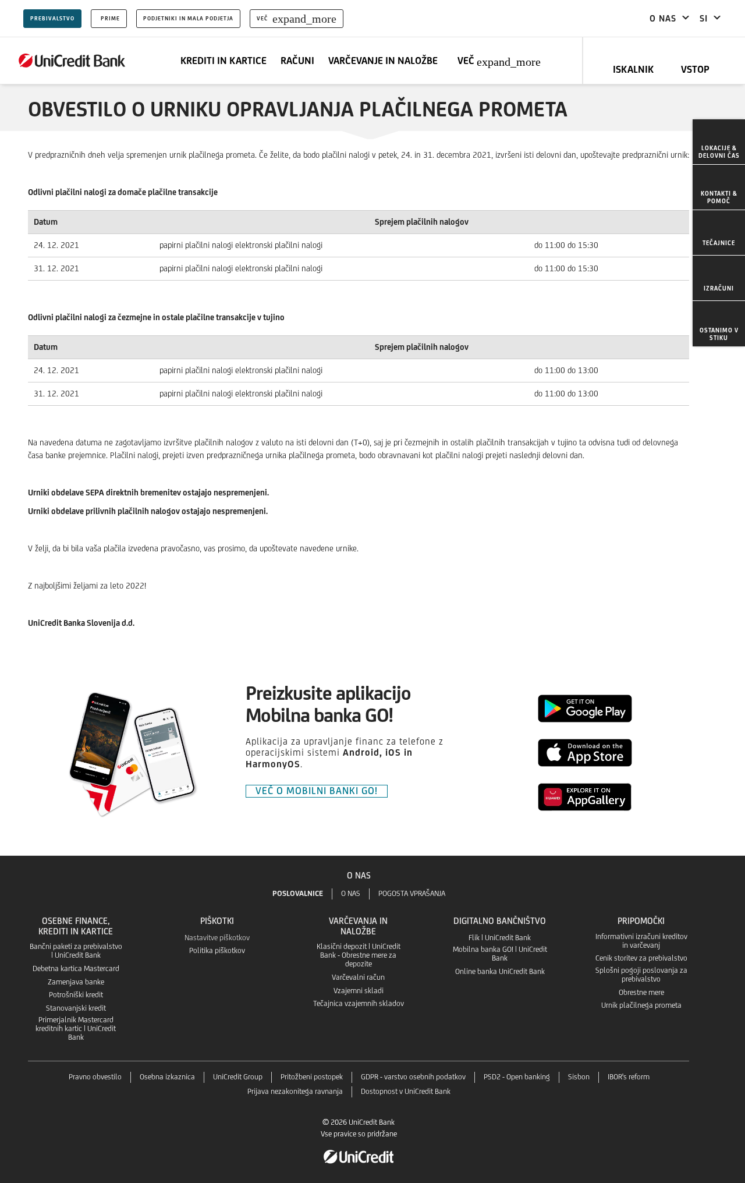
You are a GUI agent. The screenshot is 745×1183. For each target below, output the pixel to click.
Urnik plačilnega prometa (641, 1005)
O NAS (350, 893)
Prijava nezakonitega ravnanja (295, 1091)
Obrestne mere (641, 992)
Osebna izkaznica (167, 1076)
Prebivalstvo (52, 18)
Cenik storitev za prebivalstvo (641, 958)
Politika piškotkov (217, 950)
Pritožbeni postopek (312, 1076)
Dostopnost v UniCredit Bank (405, 1091)
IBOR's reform (629, 1076)
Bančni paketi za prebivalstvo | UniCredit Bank (76, 950)
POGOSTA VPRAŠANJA (411, 893)
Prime (110, 18)
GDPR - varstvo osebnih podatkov (413, 1076)
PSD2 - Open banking (517, 1076)
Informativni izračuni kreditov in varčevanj (641, 941)
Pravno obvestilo (95, 1076)
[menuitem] (719, 142)
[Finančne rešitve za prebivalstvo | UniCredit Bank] (72, 60)
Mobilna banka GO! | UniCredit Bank (500, 953)
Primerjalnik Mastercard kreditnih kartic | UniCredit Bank (76, 1028)
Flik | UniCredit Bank (500, 937)
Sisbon (579, 1076)
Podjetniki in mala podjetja (188, 18)
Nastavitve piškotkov (217, 937)
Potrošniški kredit (76, 994)
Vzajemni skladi (359, 990)
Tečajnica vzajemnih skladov (358, 1003)
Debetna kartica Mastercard (76, 968)
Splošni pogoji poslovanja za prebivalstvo (641, 974)
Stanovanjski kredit (76, 1008)
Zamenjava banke (76, 981)
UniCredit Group (237, 1076)
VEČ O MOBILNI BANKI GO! (317, 790)
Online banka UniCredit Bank (500, 971)
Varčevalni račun (358, 977)
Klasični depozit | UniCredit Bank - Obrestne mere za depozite (358, 955)
